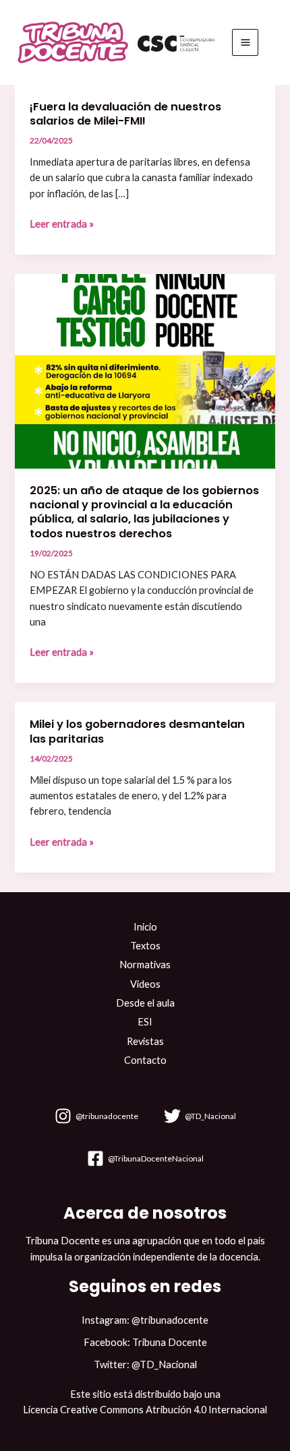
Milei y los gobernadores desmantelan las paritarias (137, 731)
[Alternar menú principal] (245, 42)
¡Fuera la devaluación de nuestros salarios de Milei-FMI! (125, 114)
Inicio (145, 927)
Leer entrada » (62, 224)
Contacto (145, 1060)
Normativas (145, 964)
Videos (145, 984)
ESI (145, 1021)
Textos (145, 945)
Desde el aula (145, 1003)
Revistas (145, 1041)
